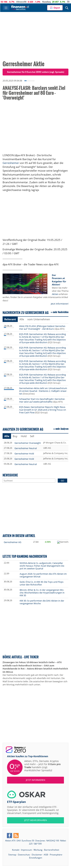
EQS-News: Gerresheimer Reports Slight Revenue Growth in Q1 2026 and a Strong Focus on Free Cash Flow (42, 409)
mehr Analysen (61, 428)
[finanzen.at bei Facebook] (9, 835)
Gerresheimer (11, 163)
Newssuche (10, 475)
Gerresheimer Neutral (25, 448)
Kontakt (15, 849)
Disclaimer (37, 854)
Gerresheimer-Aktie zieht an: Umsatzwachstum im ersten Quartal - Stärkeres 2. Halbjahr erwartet (43, 391)
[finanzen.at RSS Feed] (16, 835)
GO (62, 480)
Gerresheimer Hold (24, 453)
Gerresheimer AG (12, 542)
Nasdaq (39, 1)
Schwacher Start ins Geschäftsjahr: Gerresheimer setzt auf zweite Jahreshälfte (42, 400)
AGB (46, 854)
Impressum (26, 849)
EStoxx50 (14, 1)
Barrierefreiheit (51, 849)
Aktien (55, 294)
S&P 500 (38, 843)
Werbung (38, 849)
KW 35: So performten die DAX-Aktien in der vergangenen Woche (42, 602)
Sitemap (12, 854)
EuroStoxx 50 (28, 840)
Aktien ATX (10, 840)
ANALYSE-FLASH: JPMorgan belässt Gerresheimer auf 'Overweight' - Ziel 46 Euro (42, 327)
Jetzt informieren (35, 780)
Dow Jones (40, 840)
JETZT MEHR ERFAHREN (35, 820)
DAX (19, 840)
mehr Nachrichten (60, 312)
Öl (61, 1)
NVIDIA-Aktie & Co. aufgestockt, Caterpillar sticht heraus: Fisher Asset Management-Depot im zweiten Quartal (42, 565)
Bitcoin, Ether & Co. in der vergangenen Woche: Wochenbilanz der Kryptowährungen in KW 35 (42, 592)
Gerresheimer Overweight (27, 442)
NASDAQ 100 (52, 840)
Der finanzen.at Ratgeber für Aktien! (59, 280)
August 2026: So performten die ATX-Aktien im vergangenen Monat (43, 575)
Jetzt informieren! (59, 303)
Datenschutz (24, 854)
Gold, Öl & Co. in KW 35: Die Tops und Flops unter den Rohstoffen (41, 583)
